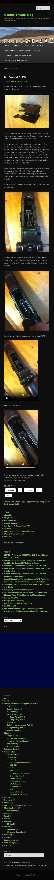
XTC (5, 845)
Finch (25, 81)
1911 (11, 760)
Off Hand (40, 45)
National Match (12, 714)
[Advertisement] (27, 660)
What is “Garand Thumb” (23, 55)
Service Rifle (12, 810)
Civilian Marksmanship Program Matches (20, 703)
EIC (8, 706)
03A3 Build (11, 829)
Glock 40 (7, 797)
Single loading (9, 504)
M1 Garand (14, 786)
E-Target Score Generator (14, 600)
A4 (5, 701)
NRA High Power (10, 808)
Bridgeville (11, 735)
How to (7, 802)
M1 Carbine (11, 711)
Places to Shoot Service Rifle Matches (18, 50)
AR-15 (12, 770)
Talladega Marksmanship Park (18, 725)
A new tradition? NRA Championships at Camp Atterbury (26, 611)
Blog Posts (16, 45)
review (47, 502)
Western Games (13, 730)
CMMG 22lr (14, 778)
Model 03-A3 (14, 792)
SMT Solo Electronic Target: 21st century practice (23, 608)
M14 (11, 789)
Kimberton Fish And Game (17, 741)
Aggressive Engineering (35, 502)
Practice (10, 722)
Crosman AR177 (16, 781)
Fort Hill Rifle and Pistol (16, 738)
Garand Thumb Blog (18, 14)
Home (7, 45)
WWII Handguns (10, 842)
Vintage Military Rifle (15, 727)
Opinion (7, 813)
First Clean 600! (10, 606)
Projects (7, 826)
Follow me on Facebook (14, 543)
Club (6, 733)
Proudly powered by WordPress (27, 875)
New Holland (12, 743)
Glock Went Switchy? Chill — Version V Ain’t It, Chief (25, 565)
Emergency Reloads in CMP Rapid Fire (19, 589)
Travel (6, 837)
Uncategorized (9, 840)
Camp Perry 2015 (16, 719)
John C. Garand (13, 709)
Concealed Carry (10, 749)
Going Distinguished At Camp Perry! (18, 603)
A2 (5, 698)
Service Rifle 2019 (11, 598)
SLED (17, 504)
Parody (7, 816)
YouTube (37, 50)
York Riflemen (12, 746)
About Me (8, 55)
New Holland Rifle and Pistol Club (17, 805)
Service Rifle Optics (20, 773)
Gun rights (8, 800)
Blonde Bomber (16, 776)
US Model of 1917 (16, 794)
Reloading (8, 834)
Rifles (9, 767)
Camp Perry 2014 (16, 717)
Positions (8, 821)
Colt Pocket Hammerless (19, 762)
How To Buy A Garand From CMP (16, 61)
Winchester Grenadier (15, 832)
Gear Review (15, 502)
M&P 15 (13, 765)
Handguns (11, 757)
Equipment (8, 752)
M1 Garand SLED (15, 77)
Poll (5, 818)
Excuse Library (28, 45)
